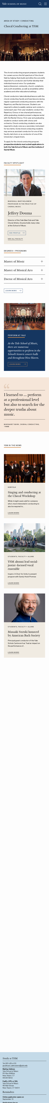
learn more (11, 291)
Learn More (13, 513)
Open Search (40, 4)
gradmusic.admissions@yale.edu (15, 1066)
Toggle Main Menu (45, 4)
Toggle (41, 261)
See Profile (15, 233)
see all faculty (15, 239)
